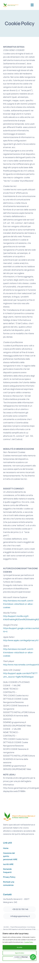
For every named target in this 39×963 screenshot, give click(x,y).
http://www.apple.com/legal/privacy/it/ (21, 640)
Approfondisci (19, 953)
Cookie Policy (28, 942)
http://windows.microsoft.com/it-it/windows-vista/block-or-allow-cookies (18, 604)
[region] (19, 946)
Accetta (19, 947)
